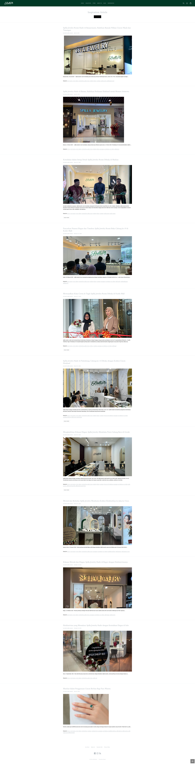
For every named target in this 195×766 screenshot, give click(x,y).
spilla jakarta (118, 551)
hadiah (91, 81)
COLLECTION (88, 3)
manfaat (98, 81)
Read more (66, 217)
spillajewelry (65, 283)
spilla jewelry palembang (76, 417)
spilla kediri (117, 281)
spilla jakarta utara (126, 551)
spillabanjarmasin (110, 81)
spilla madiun (112, 213)
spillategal (114, 346)
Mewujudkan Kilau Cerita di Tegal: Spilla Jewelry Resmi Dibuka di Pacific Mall (93, 293)
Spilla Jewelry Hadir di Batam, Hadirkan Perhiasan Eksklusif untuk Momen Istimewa (96, 91)
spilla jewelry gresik (71, 486)
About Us (93, 747)
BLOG (105, 3)
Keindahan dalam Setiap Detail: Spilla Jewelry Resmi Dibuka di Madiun (91, 159)
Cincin (68, 149)
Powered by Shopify (102, 759)
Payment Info (99, 747)
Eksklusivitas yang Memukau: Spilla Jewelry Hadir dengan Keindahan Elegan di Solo (96, 625)
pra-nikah (112, 149)
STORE (94, 3)
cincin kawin (69, 81)
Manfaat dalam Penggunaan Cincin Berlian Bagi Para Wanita (87, 688)
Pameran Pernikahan (108, 415)
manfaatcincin (95, 731)
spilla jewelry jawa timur (80, 486)
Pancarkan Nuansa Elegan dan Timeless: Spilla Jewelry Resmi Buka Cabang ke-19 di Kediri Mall (95, 229)
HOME (82, 3)
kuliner (94, 81)
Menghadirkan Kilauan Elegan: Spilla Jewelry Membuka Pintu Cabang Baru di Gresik (96, 432)
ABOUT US (99, 3)
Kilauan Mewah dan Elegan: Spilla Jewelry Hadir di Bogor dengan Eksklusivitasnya (95, 562)
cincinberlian (81, 81)
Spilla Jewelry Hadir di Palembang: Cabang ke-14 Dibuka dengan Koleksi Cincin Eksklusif (94, 362)
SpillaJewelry (95, 759)
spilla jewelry (103, 81)
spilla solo (95, 678)
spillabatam (116, 149)
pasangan (102, 149)
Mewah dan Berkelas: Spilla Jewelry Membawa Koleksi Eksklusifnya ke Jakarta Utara (96, 501)
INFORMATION (111, 3)
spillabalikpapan (124, 281)
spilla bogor (107, 615)
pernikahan (106, 149)
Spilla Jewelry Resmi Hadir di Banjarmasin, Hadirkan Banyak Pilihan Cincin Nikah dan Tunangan (97, 29)
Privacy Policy (107, 747)
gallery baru (86, 81)
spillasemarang (71, 732)
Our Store (87, 747)
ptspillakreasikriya (67, 417)
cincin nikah (75, 81)
